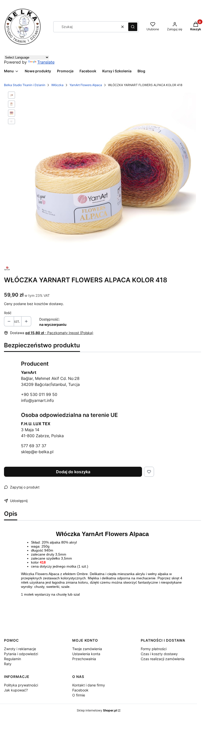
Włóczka (57, 85)
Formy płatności (153, 649)
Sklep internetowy (97, 710)
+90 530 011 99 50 (39, 394)
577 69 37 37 (33, 445)
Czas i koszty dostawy (159, 654)
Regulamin (12, 659)
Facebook (80, 690)
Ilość (8, 313)
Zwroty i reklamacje (20, 649)
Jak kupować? (16, 690)
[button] (132, 27)
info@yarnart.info (37, 400)
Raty (8, 664)
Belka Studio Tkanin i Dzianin (24, 85)
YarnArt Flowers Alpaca (86, 85)
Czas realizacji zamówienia (162, 659)
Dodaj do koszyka (73, 471)
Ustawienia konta (86, 654)
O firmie (78, 695)
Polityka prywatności (21, 685)
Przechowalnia (84, 659)
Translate (45, 62)
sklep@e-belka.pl (37, 451)
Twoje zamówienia (87, 649)
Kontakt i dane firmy (88, 685)
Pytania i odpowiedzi (21, 654)
